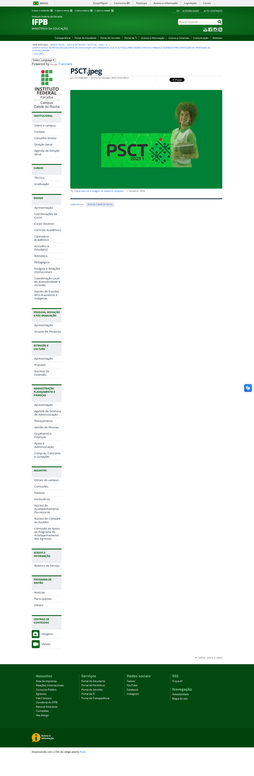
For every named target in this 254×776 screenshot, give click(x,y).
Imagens (47, 634)
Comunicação (200, 38)
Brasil (44, 3)
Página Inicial (57, 44)
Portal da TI (130, 38)
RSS (220, 30)
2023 (101, 44)
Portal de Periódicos (93, 685)
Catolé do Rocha (76, 44)
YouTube (205, 30)
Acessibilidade (191, 10)
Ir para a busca (83, 10)
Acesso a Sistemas (178, 38)
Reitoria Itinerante (46, 706)
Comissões (42, 711)
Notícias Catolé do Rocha (100, 204)
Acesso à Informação (152, 38)
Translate (65, 64)
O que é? (177, 681)
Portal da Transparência (95, 698)
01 (107, 44)
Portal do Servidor (110, 38)
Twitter (131, 681)
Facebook (210, 30)
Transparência (62, 38)
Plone (83, 751)
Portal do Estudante (85, 38)
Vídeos (46, 644)
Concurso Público (46, 689)
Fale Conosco (44, 698)
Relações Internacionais (50, 685)
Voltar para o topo (210, 657)
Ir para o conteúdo (42, 10)
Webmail (217, 38)
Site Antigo (42, 715)
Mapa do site (180, 698)
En (178, 10)
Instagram (215, 30)
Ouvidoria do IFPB (46, 702)
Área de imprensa (46, 681)
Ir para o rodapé (104, 10)
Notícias (92, 44)
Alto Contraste (213, 10)
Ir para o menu (63, 10)
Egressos (41, 694)
